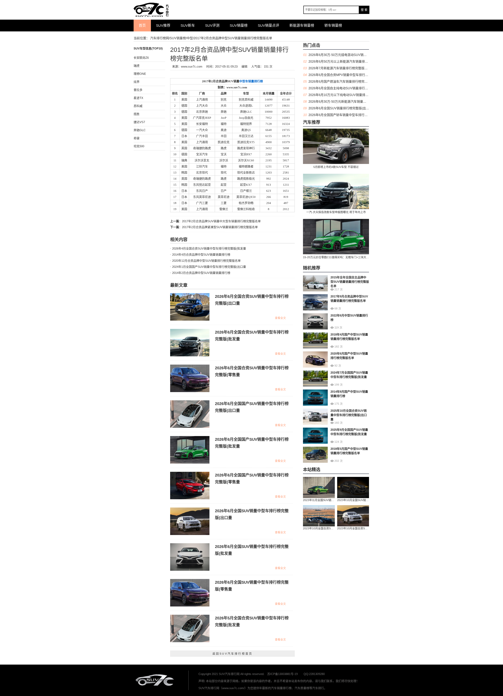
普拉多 (138, 89)
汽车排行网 (155, 680)
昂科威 (138, 106)
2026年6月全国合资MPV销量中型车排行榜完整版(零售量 (348, 75)
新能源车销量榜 (301, 25)
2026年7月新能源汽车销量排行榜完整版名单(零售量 (344, 68)
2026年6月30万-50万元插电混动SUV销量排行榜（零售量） (350, 55)
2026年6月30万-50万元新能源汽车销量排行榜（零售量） (348, 101)
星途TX (138, 98)
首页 (142, 25)
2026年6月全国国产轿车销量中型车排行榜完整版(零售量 (347, 115)
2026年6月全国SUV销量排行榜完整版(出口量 (340, 108)
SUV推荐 (163, 25)
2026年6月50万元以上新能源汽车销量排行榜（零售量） (347, 61)
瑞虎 (137, 65)
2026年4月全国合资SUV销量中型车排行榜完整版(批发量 (209, 248)
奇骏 (137, 138)
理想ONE (140, 73)
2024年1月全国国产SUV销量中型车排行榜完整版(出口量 (209, 266)
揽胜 (137, 114)
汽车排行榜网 (159, 38)
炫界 (137, 81)
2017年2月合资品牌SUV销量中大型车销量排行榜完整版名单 (221, 221)
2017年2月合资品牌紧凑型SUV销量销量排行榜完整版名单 (220, 227)
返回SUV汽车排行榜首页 (232, 653)
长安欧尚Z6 (141, 57)
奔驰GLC (140, 130)
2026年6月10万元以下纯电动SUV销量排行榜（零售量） (347, 95)
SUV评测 (212, 25)
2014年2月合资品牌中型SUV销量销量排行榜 (201, 272)
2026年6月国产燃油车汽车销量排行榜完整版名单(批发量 (347, 81)
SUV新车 (188, 25)
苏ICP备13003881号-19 (282, 674)
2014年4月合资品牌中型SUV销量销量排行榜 (201, 254)
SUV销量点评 (268, 25)
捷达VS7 (139, 122)
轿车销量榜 (333, 25)
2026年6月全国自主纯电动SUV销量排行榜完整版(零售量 (348, 88)
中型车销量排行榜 (251, 81)
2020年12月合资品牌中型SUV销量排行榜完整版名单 (206, 260)
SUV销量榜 (239, 25)
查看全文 (280, 317)
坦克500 (139, 146)
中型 (190, 38)
